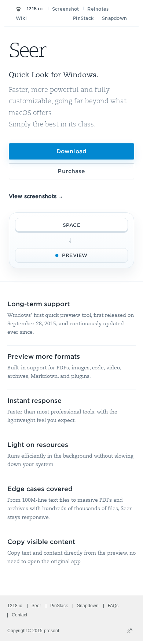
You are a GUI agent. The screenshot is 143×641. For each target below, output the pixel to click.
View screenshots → (36, 196)
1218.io (34, 8)
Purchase (71, 171)
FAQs (113, 605)
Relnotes (98, 9)
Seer (36, 605)
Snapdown (114, 18)
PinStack (83, 18)
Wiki (21, 18)
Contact (19, 614)
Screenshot (65, 9)
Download (71, 151)
